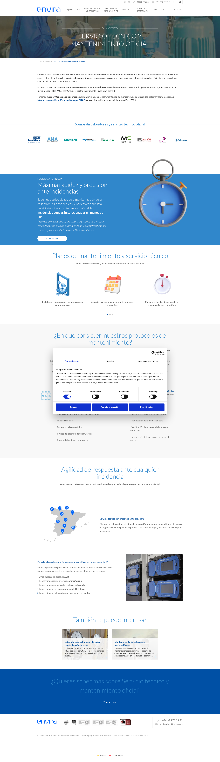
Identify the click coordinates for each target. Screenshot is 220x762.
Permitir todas (146, 407)
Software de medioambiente (111, 10)
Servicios (126, 10)
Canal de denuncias (140, 735)
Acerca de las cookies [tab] (148, 361)
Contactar (52, 238)
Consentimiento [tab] (72, 361)
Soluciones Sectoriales (142, 10)
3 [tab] (112, 314)
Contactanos (110, 702)
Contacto (176, 10)
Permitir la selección (110, 407)
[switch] (95, 397)
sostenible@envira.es (162, 2)
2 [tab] (110, 314)
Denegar (73, 407)
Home (40, 61)
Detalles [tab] (110, 361)
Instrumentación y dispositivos (92, 10)
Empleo (164, 10)
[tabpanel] (60, 288)
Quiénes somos (74, 10)
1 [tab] (107, 314)
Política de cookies (121, 735)
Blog (156, 10)
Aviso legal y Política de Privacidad (97, 735)
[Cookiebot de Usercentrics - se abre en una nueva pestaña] (153, 353)
